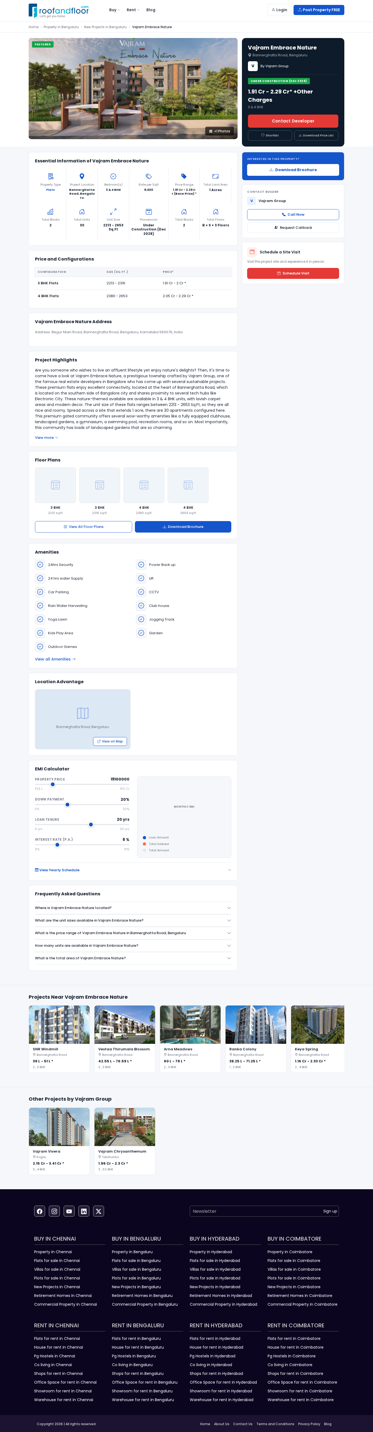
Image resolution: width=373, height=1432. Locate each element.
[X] (98, 1211)
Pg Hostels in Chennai (54, 1356)
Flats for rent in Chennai (57, 1338)
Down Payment (49, 799)
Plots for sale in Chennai (57, 1278)
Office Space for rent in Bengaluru (144, 1382)
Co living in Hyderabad (211, 1364)
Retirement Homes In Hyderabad (221, 1295)
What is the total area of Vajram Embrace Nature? (80, 958)
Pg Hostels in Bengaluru (134, 1356)
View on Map (112, 741)
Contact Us (243, 1424)
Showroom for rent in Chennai (63, 1391)
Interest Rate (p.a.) (54, 839)
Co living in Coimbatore (290, 1364)
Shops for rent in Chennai (58, 1373)
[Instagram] (54, 1211)
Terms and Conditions (275, 1424)
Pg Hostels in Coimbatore (292, 1356)
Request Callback (296, 227)
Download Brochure (185, 526)
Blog (327, 1424)
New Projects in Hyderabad (215, 1287)
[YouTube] (69, 1211)
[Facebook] (39, 1211)
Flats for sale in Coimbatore (294, 1260)
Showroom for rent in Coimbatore (300, 1391)
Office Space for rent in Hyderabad (223, 1382)
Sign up (330, 1211)
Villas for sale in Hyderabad (215, 1269)
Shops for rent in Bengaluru (138, 1373)
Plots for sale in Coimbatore (294, 1278)
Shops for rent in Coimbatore (295, 1373)
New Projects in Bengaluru (105, 27)
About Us (221, 1424)
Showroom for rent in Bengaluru (142, 1391)
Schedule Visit (296, 273)
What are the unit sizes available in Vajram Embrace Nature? (89, 920)
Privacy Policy (309, 1424)
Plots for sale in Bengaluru (136, 1278)
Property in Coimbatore (290, 1252)
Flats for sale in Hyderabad (215, 1260)
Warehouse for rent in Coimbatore (301, 1399)
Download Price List (318, 135)
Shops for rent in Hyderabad (216, 1373)
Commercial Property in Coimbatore (303, 1304)
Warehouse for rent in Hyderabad (221, 1399)
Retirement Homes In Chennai (63, 1295)
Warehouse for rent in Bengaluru (143, 1399)
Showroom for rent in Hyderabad (221, 1391)
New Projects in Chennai (57, 1287)
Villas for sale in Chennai (57, 1269)
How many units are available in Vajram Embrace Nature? (86, 945)
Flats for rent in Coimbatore (294, 1338)
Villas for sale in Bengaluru (136, 1269)
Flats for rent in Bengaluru (136, 1338)
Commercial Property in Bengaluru (145, 1304)
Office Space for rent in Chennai (65, 1382)
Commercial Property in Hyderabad (223, 1304)
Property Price (50, 779)
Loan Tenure (47, 819)
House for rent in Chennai (58, 1347)
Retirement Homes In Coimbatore (300, 1295)
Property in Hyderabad (211, 1252)
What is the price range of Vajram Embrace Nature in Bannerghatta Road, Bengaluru (110, 933)
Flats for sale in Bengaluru (136, 1260)
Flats (50, 190)
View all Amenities (53, 659)
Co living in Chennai (53, 1364)
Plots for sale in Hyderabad (215, 1278)
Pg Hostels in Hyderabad (212, 1356)
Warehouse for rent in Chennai (63, 1399)
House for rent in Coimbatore (296, 1347)
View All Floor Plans (86, 526)
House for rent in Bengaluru (138, 1347)
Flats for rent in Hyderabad (215, 1338)
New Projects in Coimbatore (294, 1287)
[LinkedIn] (83, 1211)
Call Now (296, 214)
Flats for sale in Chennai (57, 1260)
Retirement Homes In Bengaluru (142, 1295)
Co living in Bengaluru (132, 1364)
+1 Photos (222, 131)
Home (34, 27)
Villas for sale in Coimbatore (294, 1269)
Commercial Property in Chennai (65, 1304)
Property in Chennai (53, 1252)
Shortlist (272, 135)
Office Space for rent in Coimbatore (302, 1382)
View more (44, 437)
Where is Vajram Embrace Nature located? (73, 907)
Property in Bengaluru (61, 27)
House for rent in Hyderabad (216, 1347)
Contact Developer (293, 121)
